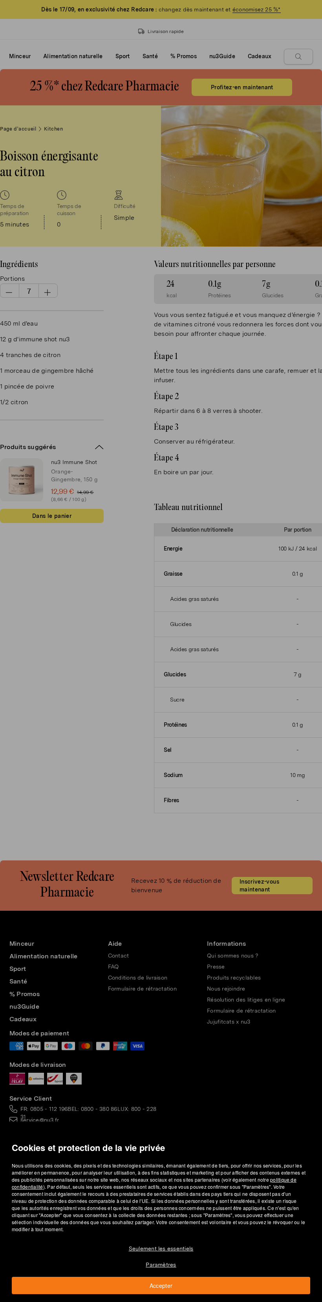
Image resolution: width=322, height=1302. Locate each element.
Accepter (161, 1285)
